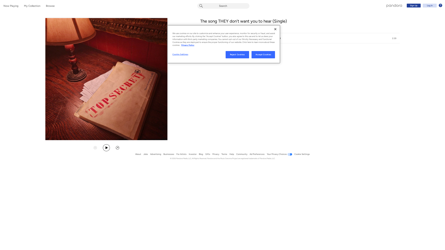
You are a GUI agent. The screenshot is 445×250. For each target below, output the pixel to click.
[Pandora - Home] (394, 5)
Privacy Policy (187, 45)
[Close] (275, 29)
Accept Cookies (263, 54)
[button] (300, 38)
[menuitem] (424, 5)
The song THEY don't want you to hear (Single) (243, 21)
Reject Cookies (237, 54)
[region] (223, 44)
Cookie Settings (180, 54)
